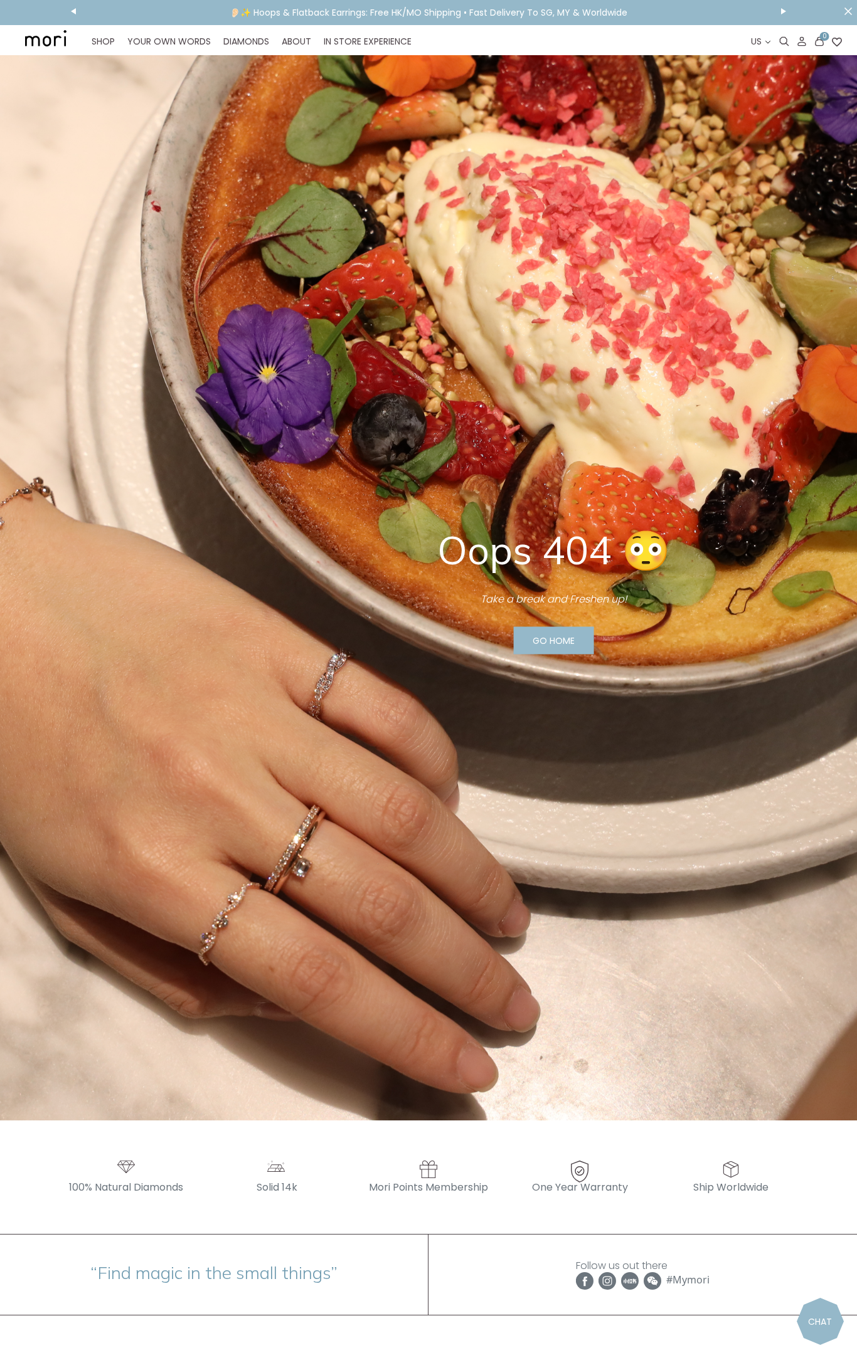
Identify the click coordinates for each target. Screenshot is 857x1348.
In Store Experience (368, 41)
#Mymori (688, 1280)
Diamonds (246, 41)
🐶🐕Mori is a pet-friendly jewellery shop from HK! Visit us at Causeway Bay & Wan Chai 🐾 (429, 12)
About (296, 41)
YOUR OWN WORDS (169, 41)
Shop (103, 41)
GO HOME (554, 641)
